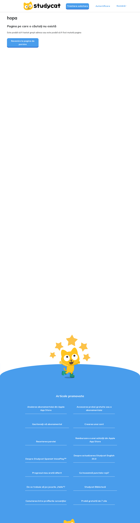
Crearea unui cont (94, 424)
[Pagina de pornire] (41, 6)
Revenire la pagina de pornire (22, 43)
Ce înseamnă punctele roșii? (94, 472)
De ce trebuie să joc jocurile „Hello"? (46, 486)
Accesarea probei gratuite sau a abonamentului (94, 408)
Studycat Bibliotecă (95, 486)
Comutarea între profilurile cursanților (46, 501)
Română (121, 6)
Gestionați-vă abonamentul (47, 424)
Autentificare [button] (103, 6)
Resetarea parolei (46, 441)
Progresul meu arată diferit (47, 472)
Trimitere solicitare (77, 6)
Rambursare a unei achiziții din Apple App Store (95, 440)
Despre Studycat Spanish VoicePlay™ (45, 458)
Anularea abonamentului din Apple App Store (46, 408)
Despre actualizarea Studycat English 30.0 (94, 457)
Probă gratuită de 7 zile (94, 501)
